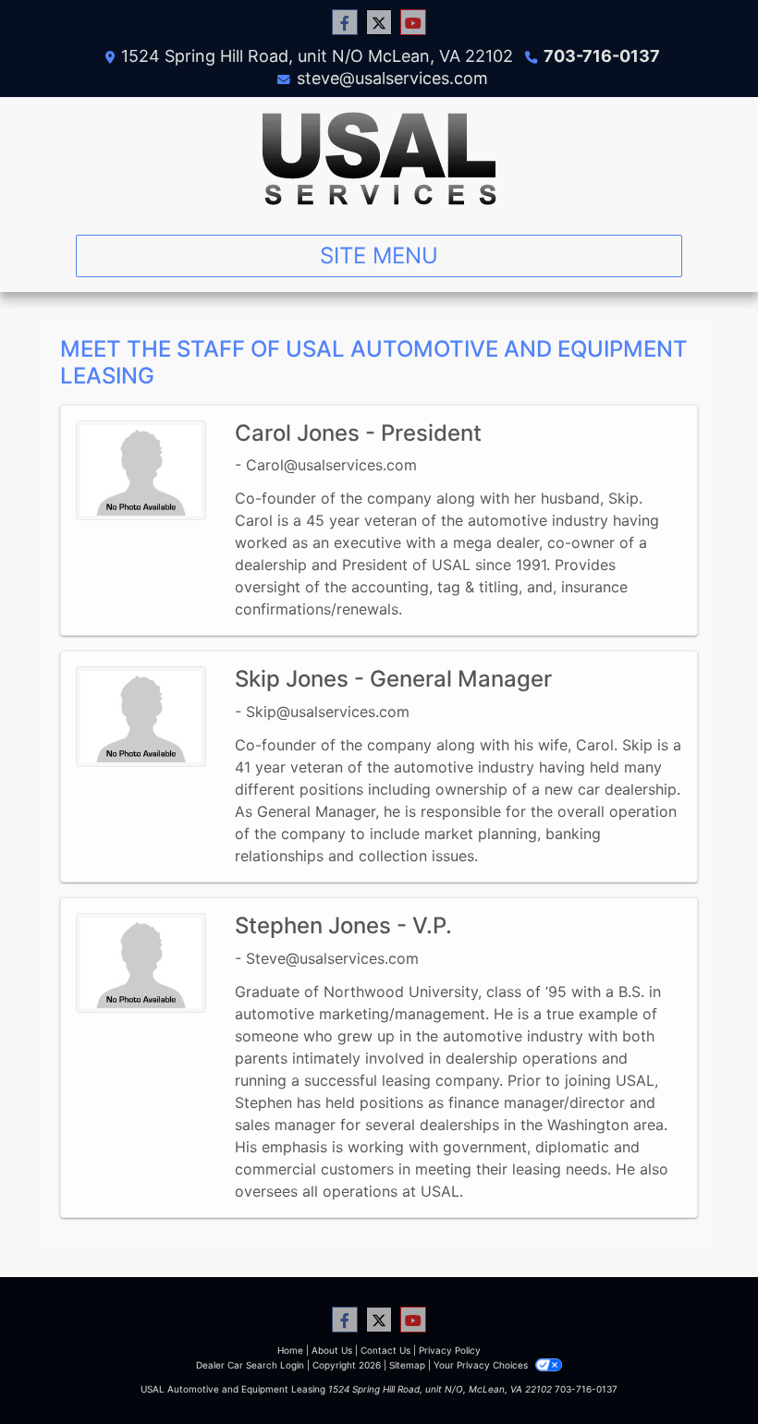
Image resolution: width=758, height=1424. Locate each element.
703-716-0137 (602, 56)
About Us (332, 1350)
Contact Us (385, 1350)
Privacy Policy (450, 1350)
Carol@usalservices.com (331, 465)
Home (290, 1350)
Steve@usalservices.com (332, 958)
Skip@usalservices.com (328, 711)
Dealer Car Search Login (250, 1364)
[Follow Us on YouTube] (413, 22)
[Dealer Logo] (379, 158)
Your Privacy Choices (482, 1364)
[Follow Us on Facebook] (345, 22)
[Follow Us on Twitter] (379, 22)
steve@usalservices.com (392, 78)
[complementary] (702, 1368)
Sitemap (407, 1364)
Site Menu (379, 255)
